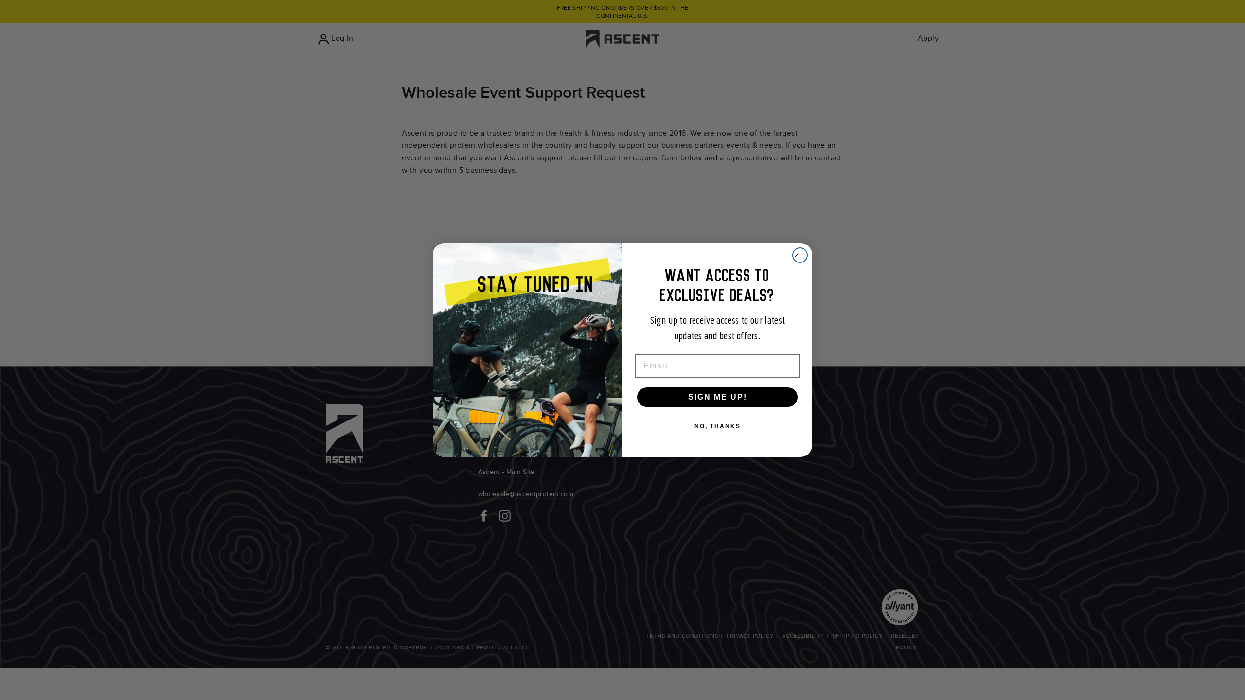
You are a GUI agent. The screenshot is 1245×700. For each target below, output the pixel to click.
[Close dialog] (800, 255)
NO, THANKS (717, 426)
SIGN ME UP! (717, 397)
